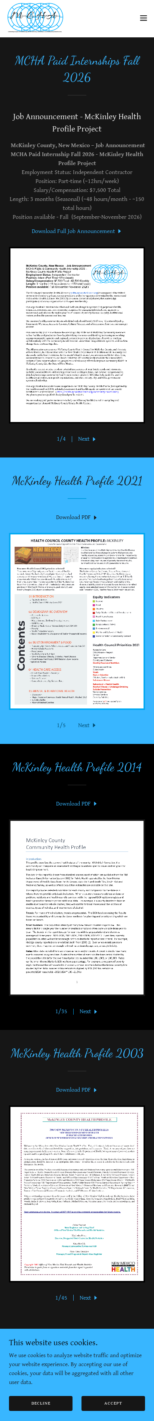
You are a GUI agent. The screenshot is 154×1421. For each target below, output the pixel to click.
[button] (143, 17)
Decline (40, 1403)
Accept (113, 1403)
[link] (35, 18)
